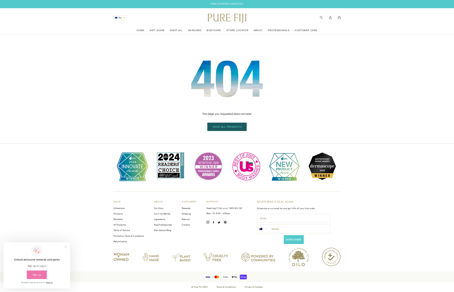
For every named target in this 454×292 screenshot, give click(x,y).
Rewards (186, 208)
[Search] (321, 17)
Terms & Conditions (226, 287)
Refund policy (120, 241)
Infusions (118, 214)
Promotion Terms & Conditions (129, 236)
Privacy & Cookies (254, 287)
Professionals (278, 30)
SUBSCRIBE (294, 239)
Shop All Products (226, 126)
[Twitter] (219, 223)
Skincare (194, 30)
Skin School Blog (162, 230)
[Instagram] (207, 223)
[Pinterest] (225, 223)
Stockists (118, 219)
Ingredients (159, 219)
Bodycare (214, 30)
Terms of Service (122, 230)
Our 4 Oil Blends (162, 214)
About (258, 30)
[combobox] (263, 229)
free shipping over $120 (227, 4)
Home (140, 30)
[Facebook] (213, 223)
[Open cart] (339, 18)
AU (120, 18)
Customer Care (306, 30)
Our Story (159, 208)
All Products (120, 225)
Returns (186, 219)
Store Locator (237, 30)
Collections (119, 208)
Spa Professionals (163, 225)
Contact (186, 225)
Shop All (176, 30)
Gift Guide (157, 30)
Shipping (186, 214)
